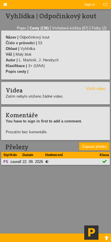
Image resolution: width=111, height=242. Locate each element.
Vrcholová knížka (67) (70, 28)
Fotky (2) (99, 28)
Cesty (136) (39, 28)
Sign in (89, 5)
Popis (21, 28)
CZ (105, 5)
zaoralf (15, 162)
